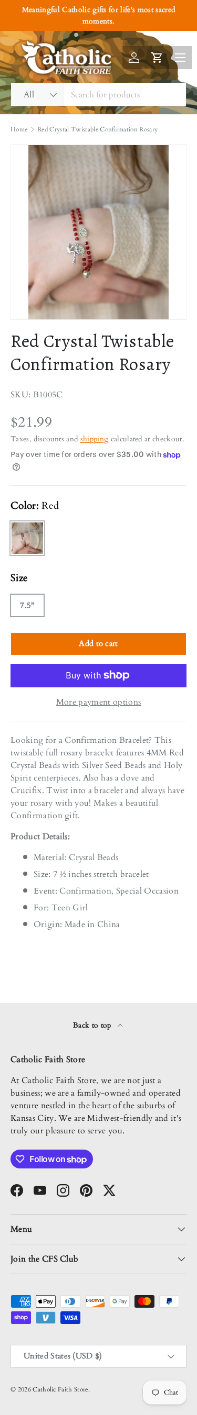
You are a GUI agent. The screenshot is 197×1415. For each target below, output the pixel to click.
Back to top (93, 1025)
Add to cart (98, 643)
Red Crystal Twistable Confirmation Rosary (97, 129)
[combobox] (98, 94)
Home (19, 129)
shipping (94, 439)
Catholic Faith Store (60, 1389)
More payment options (98, 702)
